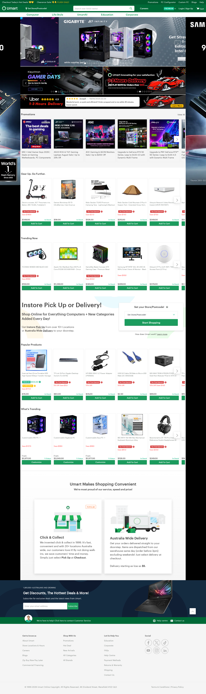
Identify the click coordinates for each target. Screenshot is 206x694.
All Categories (69, 655)
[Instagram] (157, 653)
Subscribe (72, 606)
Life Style (57, 14)
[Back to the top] (193, 611)
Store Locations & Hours (33, 645)
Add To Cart (36, 223)
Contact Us (109, 675)
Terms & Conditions (160, 687)
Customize (36, 462)
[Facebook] (149, 645)
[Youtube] (149, 653)
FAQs (106, 650)
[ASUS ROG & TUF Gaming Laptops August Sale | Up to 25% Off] (68, 134)
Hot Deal (67, 645)
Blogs (194, 2)
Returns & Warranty (113, 665)
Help (202, 2)
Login (181, 8)
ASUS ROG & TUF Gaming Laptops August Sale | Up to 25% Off (67, 155)
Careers (144, 8)
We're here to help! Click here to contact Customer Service (64, 620)
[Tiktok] (165, 645)
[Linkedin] (165, 653)
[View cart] (197, 8)
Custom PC (184, 2)
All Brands (68, 660)
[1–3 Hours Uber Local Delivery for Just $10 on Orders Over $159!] (144, 80)
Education (107, 14)
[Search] (130, 9)
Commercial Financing (32, 665)
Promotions (153, 2)
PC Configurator (168, 2)
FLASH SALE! (63, 2)
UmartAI (82, 14)
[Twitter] (157, 645)
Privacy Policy (177, 687)
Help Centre (109, 655)
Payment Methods (112, 660)
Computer (33, 14)
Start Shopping (151, 322)
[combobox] (103, 8)
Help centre (162, 620)
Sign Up (189, 8)
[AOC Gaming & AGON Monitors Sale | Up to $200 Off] (100, 134)
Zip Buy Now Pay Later (32, 660)
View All (181, 114)
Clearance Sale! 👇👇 (47, 2)
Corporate (132, 14)
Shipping (108, 670)
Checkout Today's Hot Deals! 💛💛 (18, 2)
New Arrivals (69, 650)
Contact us (179, 620)
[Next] (177, 139)
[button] (28, 44)
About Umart (28, 640)
